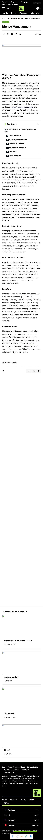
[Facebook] (21, 810)
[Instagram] (21, 820)
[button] (37, 3)
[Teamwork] (21, 699)
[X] (21, 815)
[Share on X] (7, 34)
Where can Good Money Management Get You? (20, 130)
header (14, 362)
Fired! (7, 750)
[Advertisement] (21, 397)
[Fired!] (21, 736)
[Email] (11, 34)
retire (31, 343)
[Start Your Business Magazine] (21, 8)
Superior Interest (15, 136)
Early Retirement (15, 155)
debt (24, 294)
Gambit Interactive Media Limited (25, 831)
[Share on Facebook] (3, 34)
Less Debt (12, 152)
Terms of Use (13, 4)
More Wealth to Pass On (17, 148)
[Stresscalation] (21, 663)
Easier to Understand (16, 144)
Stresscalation (11, 677)
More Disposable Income (18, 140)
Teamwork (9, 713)
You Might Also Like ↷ (14, 611)
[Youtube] (21, 825)
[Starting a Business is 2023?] (21, 626)
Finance (5, 22)
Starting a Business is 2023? (18, 640)
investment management (22, 107)
